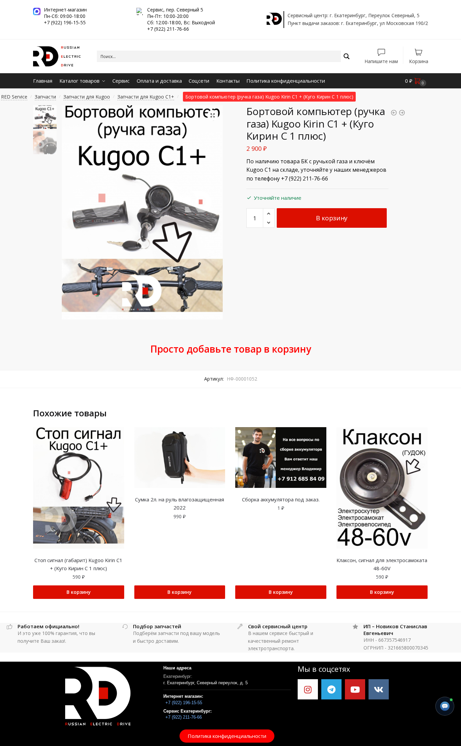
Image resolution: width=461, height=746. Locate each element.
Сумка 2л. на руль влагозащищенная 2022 (179, 503)
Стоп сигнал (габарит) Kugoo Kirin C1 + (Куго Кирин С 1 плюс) (78, 564)
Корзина (418, 61)
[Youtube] (355, 689)
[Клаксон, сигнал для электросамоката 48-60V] (382, 488)
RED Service (14, 96)
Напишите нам (381, 61)
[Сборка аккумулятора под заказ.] (280, 457)
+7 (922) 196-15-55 (183, 702)
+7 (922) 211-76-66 (183, 717)
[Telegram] (331, 689)
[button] (227, 736)
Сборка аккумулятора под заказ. (281, 499)
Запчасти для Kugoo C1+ (145, 96)
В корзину (332, 218)
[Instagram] (308, 689)
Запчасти (45, 96)
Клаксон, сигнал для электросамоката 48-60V (381, 564)
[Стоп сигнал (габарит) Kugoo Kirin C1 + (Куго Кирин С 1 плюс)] (78, 488)
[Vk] (379, 689)
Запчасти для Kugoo (86, 96)
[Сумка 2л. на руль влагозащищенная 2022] (179, 457)
